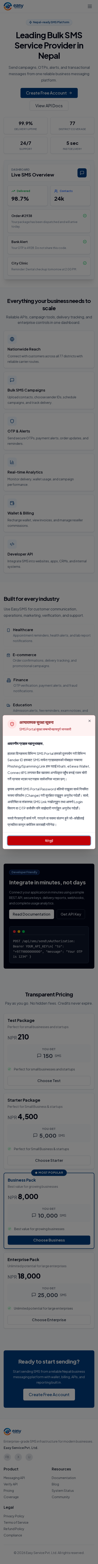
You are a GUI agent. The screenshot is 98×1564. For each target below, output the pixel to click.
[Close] (89, 721)
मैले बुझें (49, 841)
